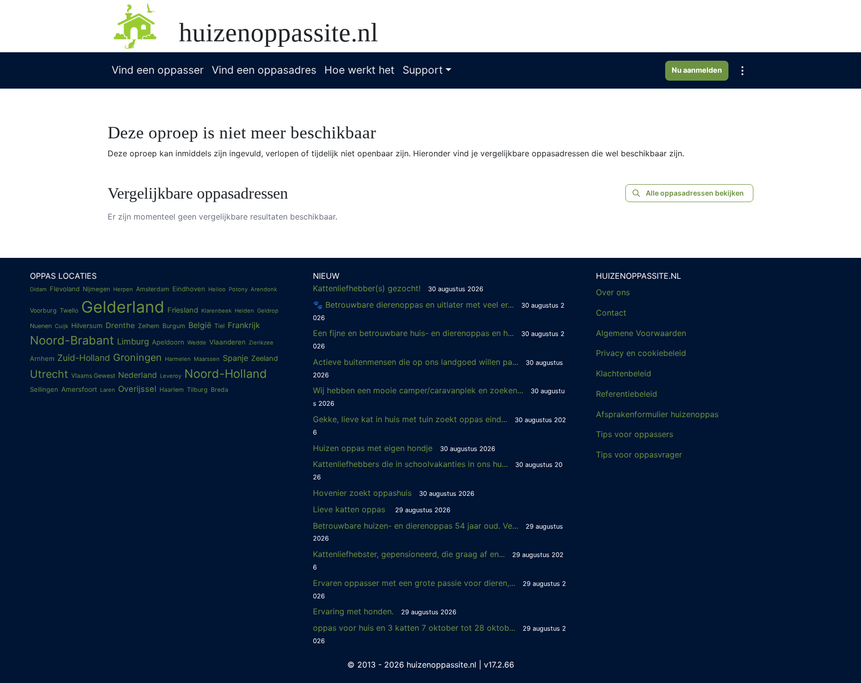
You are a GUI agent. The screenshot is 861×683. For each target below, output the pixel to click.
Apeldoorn (168, 342)
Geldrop (268, 310)
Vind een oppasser (158, 70)
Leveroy (170, 375)
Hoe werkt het (359, 70)
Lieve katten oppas (381, 509)
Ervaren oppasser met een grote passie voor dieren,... (439, 589)
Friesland (182, 310)
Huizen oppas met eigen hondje (404, 448)
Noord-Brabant (72, 340)
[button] (742, 71)
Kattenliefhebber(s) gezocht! (398, 288)
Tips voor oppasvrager (639, 454)
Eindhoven (188, 289)
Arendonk (264, 289)
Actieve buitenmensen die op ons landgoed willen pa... (438, 368)
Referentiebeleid (626, 394)
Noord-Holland (225, 373)
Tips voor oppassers (634, 434)
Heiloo (217, 289)
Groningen (137, 357)
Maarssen (207, 358)
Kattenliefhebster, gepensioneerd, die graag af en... (438, 560)
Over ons (613, 292)
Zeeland (264, 358)
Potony (238, 289)
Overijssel (137, 389)
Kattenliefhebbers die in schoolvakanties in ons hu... (438, 470)
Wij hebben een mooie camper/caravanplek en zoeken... (439, 396)
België (199, 325)
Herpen (123, 289)
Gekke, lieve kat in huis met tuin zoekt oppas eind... (439, 425)
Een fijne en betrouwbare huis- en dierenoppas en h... (439, 339)
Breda (219, 389)
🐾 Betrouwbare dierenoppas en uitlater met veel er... (439, 311)
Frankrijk (244, 325)
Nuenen (41, 326)
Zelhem (148, 326)
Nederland (137, 375)
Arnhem (42, 358)
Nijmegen (96, 289)
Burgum (173, 326)
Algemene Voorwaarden (641, 333)
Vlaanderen (227, 342)
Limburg (133, 341)
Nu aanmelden (697, 70)
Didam (38, 289)
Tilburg (197, 389)
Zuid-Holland (83, 357)
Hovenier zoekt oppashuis (393, 493)
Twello (69, 310)
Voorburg (43, 310)
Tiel (219, 326)
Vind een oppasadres (264, 70)
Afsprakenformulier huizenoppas (657, 414)
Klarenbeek (216, 310)
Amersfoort (79, 389)
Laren (107, 389)
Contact (611, 313)
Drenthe (120, 325)
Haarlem (171, 389)
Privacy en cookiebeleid (641, 353)
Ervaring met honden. (384, 611)
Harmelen (178, 358)
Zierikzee (261, 342)
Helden (244, 310)
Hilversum (87, 326)
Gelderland (122, 307)
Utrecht (49, 373)
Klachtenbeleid (623, 373)
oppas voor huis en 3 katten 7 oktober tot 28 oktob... (439, 634)
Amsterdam (152, 289)
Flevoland (65, 289)
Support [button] (423, 70)
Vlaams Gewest (93, 375)
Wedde (196, 342)
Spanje (235, 358)
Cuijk (61, 326)
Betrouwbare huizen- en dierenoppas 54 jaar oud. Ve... (438, 532)
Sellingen (44, 389)
